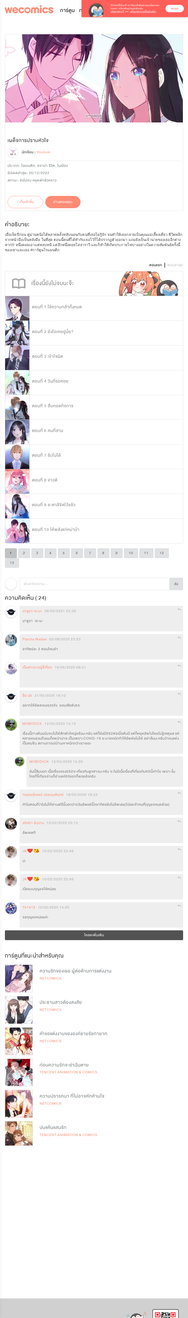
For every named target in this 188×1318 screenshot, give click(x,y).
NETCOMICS (51, 978)
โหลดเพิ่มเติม (94, 935)
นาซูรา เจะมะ (32, 611)
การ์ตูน (67, 10)
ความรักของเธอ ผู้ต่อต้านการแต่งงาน (76, 971)
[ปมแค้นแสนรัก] (19, 1135)
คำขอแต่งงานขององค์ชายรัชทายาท (73, 1034)
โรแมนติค (28, 166)
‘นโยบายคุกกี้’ (117, 11)
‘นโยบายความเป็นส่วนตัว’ (143, 11)
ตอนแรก (155, 265)
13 (12, 563)
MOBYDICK (32, 723)
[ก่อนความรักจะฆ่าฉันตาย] (19, 1073)
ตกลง (174, 8)
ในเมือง (62, 166)
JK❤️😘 (31, 851)
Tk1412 (29, 907)
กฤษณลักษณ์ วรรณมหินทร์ (43, 794)
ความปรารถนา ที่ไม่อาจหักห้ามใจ (72, 1096)
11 (146, 553)
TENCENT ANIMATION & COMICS (68, 1072)
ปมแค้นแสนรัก (53, 1127)
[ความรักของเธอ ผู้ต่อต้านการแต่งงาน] (19, 979)
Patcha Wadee (35, 639)
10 (131, 553)
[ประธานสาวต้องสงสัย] (19, 1010)
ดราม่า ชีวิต (46, 166)
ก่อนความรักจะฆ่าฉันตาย (64, 1065)
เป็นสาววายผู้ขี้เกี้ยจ (37, 667)
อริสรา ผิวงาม (33, 823)
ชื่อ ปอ (27, 695)
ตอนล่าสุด (175, 265)
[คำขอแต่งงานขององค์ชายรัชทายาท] (19, 1041)
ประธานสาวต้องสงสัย (61, 1002)
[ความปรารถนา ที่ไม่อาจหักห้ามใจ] (19, 1104)
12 (162, 553)
